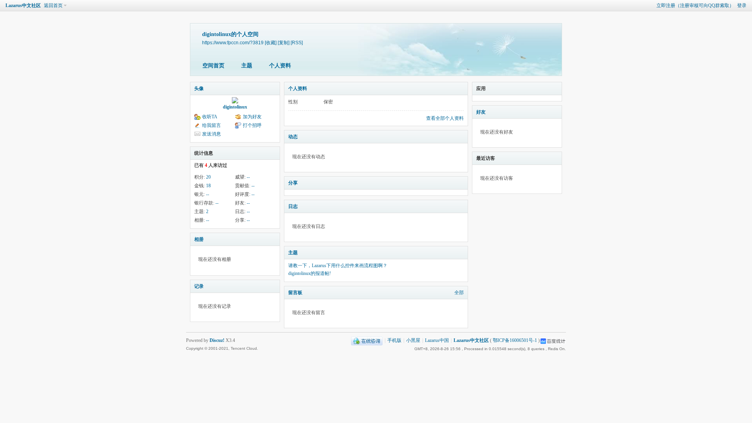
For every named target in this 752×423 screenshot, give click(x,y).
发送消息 (211, 134)
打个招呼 (252, 125)
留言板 (295, 292)
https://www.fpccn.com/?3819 (233, 42)
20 (208, 177)
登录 (742, 5)
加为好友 (252, 116)
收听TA (209, 116)
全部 (459, 292)
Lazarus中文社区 (23, 5)
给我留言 (211, 125)
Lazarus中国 (437, 340)
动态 (293, 136)
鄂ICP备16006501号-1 (515, 340)
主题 (246, 66)
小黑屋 (413, 340)
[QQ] (367, 340)
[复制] (283, 42)
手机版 (394, 340)
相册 (199, 239)
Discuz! (217, 340)
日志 (293, 206)
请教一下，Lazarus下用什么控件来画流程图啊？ (337, 265)
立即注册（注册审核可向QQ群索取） (695, 5)
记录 (199, 286)
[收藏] (271, 42)
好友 (481, 112)
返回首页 (53, 5)
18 (208, 185)
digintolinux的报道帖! (309, 273)
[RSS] (297, 42)
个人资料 (280, 66)
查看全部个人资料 (445, 118)
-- (248, 177)
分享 (293, 183)
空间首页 (213, 66)
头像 (199, 88)
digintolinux (235, 107)
